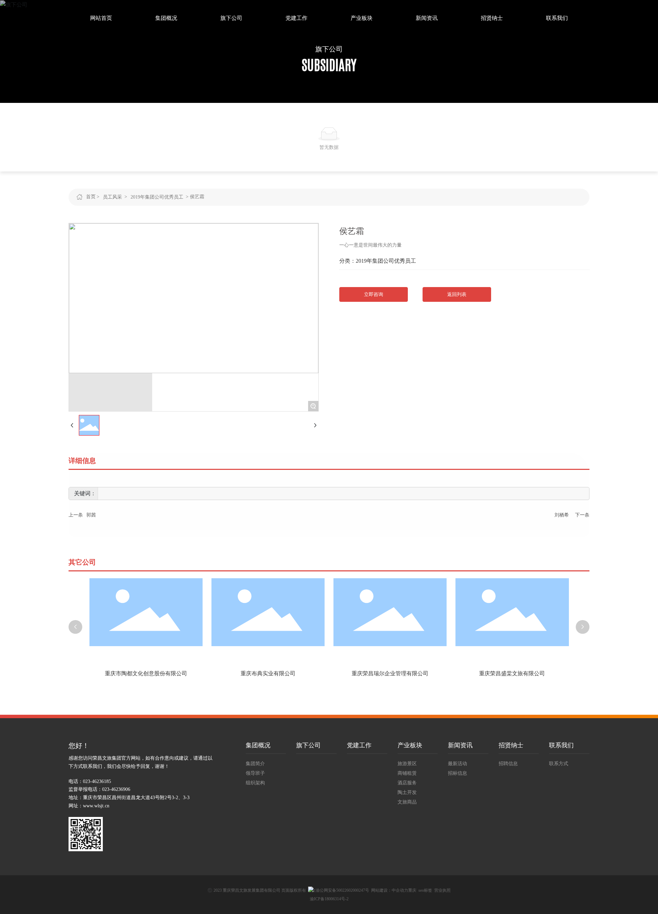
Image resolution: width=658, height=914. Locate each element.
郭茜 (91, 515)
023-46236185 (97, 781)
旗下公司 (329, 49)
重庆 (412, 890)
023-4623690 (115, 789)
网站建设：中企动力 (389, 890)
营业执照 (442, 890)
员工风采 (112, 197)
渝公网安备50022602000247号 (342, 890)
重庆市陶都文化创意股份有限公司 (558, 673)
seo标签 (425, 890)
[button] (75, 627)
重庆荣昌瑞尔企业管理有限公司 (314, 673)
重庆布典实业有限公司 (192, 673)
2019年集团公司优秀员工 (157, 197)
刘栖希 (562, 515)
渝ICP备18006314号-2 (329, 899)
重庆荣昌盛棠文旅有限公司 (437, 673)
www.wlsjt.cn (96, 805)
